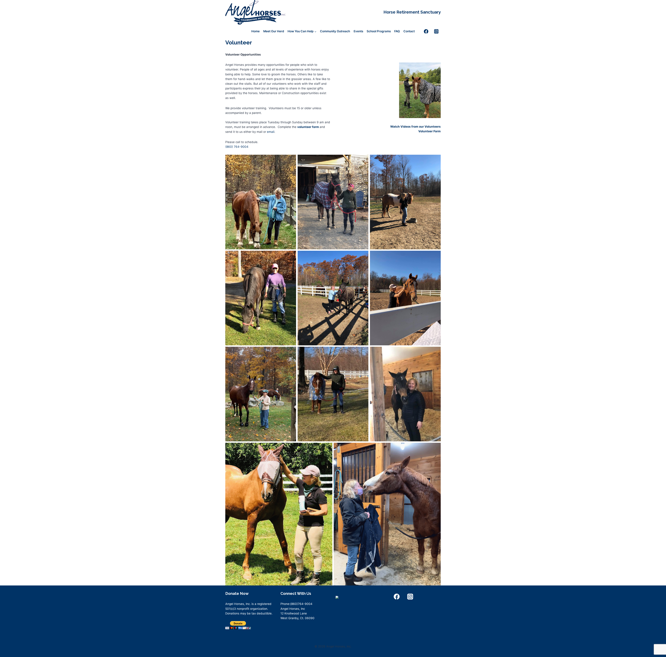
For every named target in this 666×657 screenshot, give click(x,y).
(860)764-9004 (301, 604)
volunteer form (308, 127)
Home (255, 31)
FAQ (397, 31)
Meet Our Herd (273, 31)
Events (358, 31)
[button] (415, 126)
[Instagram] (436, 31)
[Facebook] (426, 31)
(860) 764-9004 (236, 146)
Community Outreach (335, 31)
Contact (409, 31)
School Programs (379, 31)
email (270, 132)
